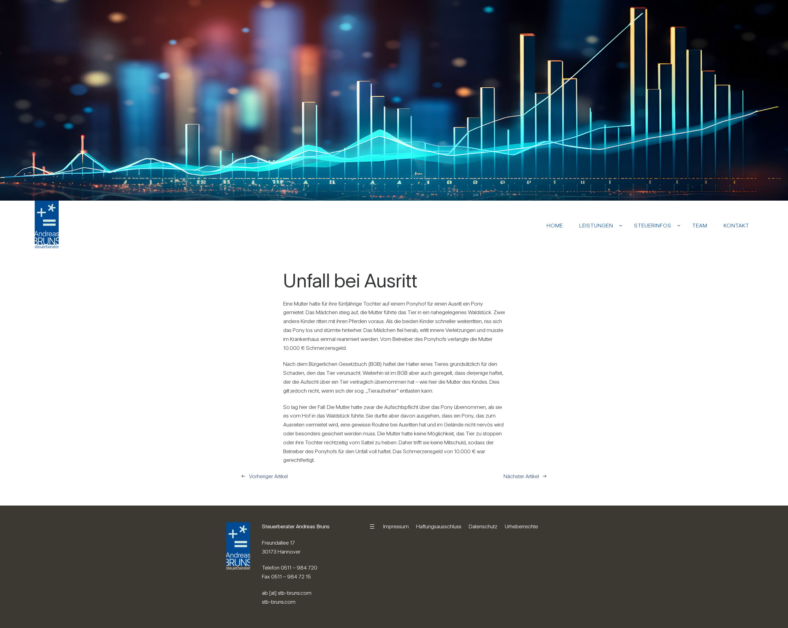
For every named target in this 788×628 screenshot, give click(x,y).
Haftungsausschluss (438, 526)
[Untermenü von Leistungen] (620, 225)
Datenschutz (483, 526)
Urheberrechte (521, 526)
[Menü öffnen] (372, 526)
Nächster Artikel (521, 476)
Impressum (396, 526)
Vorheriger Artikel (268, 476)
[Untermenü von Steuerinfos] (679, 225)
